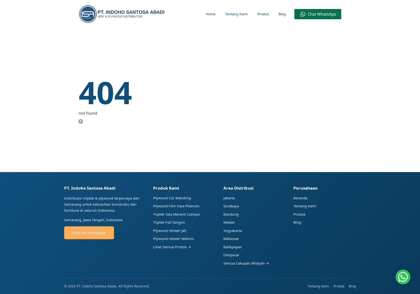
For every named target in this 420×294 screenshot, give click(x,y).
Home (210, 14)
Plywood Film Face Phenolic (176, 205)
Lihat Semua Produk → (172, 246)
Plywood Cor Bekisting (172, 197)
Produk (263, 14)
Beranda (300, 197)
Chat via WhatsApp (89, 232)
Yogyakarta (232, 230)
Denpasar (231, 254)
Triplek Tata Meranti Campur (176, 214)
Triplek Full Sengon (169, 222)
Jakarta (229, 197)
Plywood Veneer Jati (169, 230)
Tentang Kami (236, 14)
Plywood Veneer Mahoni (173, 238)
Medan (229, 222)
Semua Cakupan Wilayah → (246, 263)
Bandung (231, 214)
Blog (282, 14)
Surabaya (231, 205)
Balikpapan (232, 246)
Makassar (231, 238)
